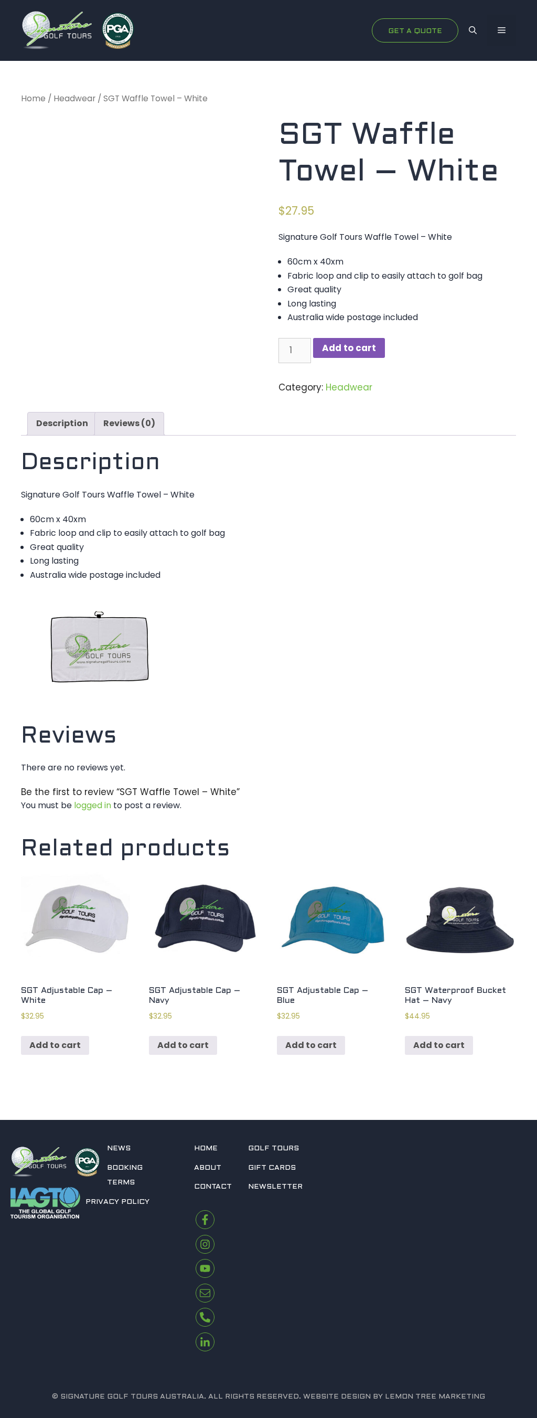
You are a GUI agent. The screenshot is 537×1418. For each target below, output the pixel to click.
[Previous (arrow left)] (18, 709)
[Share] (502, 11)
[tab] (62, 424)
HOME (206, 1148)
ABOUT (207, 1168)
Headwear (74, 98)
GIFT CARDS (272, 1168)
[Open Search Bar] (472, 30)
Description (62, 423)
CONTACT (213, 1186)
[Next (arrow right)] (518, 709)
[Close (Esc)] (525, 11)
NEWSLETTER (275, 1186)
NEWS (119, 1148)
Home (33, 98)
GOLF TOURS (273, 1148)
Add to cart (349, 348)
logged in (92, 805)
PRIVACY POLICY (117, 1202)
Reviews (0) (129, 423)
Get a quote (415, 31)
